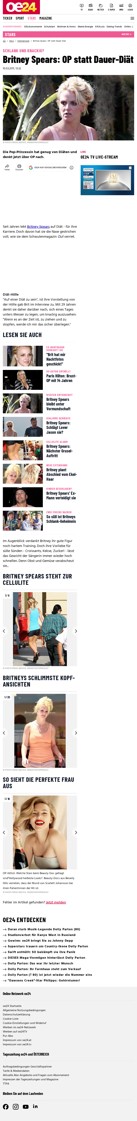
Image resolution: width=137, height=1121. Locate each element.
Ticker (7, 18)
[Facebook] (6, 1107)
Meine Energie (85, 26)
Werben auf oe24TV (15, 1031)
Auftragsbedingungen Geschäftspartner (27, 1066)
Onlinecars (130, 26)
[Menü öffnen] (132, 18)
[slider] (98, 189)
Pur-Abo (8, 1036)
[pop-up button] (123, 189)
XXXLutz (100, 26)
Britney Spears (38, 227)
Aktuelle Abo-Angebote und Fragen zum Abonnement (36, 1075)
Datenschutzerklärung (16, 1014)
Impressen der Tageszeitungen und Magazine (30, 1079)
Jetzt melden (56, 902)
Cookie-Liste (10, 1019)
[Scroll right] (132, 27)
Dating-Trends (114, 26)
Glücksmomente (33, 26)
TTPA (6, 1084)
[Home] (4, 41)
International (23, 41)
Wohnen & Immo (66, 26)
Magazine (45, 18)
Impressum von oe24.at (17, 1040)
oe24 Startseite (12, 1006)
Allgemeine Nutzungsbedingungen (24, 1010)
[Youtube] (26, 1107)
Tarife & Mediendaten (16, 1071)
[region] (40, 631)
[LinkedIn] (36, 1107)
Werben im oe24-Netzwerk (19, 1027)
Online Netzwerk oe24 (17, 993)
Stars (32, 18)
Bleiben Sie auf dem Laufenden (23, 1093)
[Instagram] (16, 1107)
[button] (86, 189)
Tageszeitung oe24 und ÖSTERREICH (26, 1054)
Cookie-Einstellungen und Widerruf (24, 1023)
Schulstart (49, 26)
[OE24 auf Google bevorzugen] (71, 168)
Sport (20, 18)
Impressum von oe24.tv (17, 1044)
